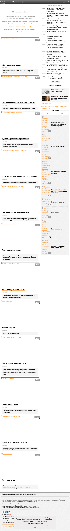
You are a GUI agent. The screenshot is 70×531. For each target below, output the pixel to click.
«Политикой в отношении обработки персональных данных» (35, 525)
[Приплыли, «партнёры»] (20, 236)
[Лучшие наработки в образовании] (20, 124)
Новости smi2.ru (46, 103)
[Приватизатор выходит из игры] (20, 428)
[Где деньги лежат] (20, 466)
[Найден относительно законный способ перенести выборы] (46, 212)
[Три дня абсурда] (20, 313)
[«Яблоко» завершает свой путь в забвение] (46, 202)
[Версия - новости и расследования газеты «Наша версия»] (5, 2)
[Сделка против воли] (20, 390)
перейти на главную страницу (23, 26)
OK (35, 527)
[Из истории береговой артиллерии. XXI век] (20, 88)
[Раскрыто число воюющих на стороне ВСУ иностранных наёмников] (46, 191)
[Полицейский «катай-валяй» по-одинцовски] (20, 162)
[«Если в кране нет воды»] (20, 50)
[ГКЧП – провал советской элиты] (20, 349)
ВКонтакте (7, 512)
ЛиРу (9, 512)
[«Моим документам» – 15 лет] (20, 275)
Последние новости (55, 5)
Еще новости (55, 82)
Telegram (5, 512)
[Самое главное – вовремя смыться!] (20, 198)
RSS (3, 512)
